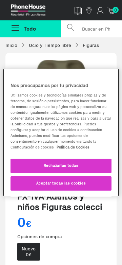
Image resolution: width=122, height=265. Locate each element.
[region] (61, 133)
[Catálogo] (78, 10)
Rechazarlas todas (61, 165)
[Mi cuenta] (100, 10)
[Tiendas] (89, 10)
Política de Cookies (73, 147)
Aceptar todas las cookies (61, 183)
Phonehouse (33, 11)
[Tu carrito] (111, 10)
